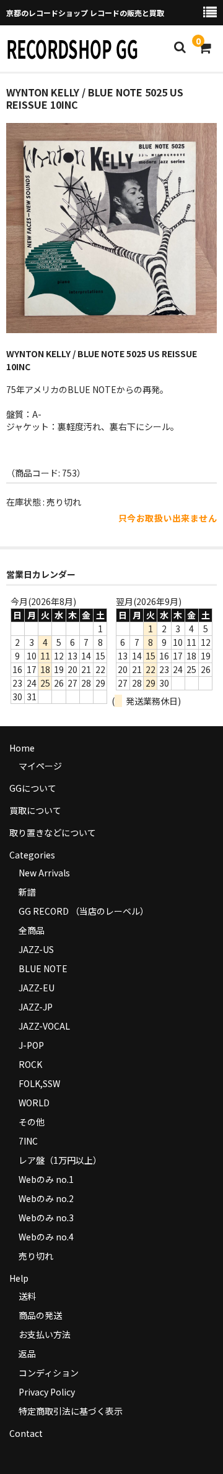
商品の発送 (40, 1315)
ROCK (30, 1064)
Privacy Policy (47, 1392)
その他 (32, 1122)
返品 (27, 1353)
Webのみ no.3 (46, 1217)
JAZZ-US (36, 949)
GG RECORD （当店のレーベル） (84, 911)
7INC (28, 1141)
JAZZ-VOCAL (44, 1026)
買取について (35, 810)
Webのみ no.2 (46, 1198)
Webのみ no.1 (46, 1179)
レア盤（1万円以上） (60, 1160)
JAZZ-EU (37, 987)
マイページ (40, 766)
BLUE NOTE (43, 968)
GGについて (32, 788)
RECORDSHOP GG (72, 48)
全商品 (32, 930)
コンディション (49, 1372)
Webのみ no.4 (46, 1236)
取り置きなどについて (52, 832)
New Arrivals (44, 872)
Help (18, 1278)
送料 (27, 1296)
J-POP (31, 1045)
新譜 (27, 892)
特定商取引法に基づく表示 (71, 1411)
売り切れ (36, 1256)
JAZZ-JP (36, 1007)
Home (22, 748)
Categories (32, 855)
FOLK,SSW (39, 1083)
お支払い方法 (45, 1334)
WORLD (34, 1102)
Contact (26, 1433)
